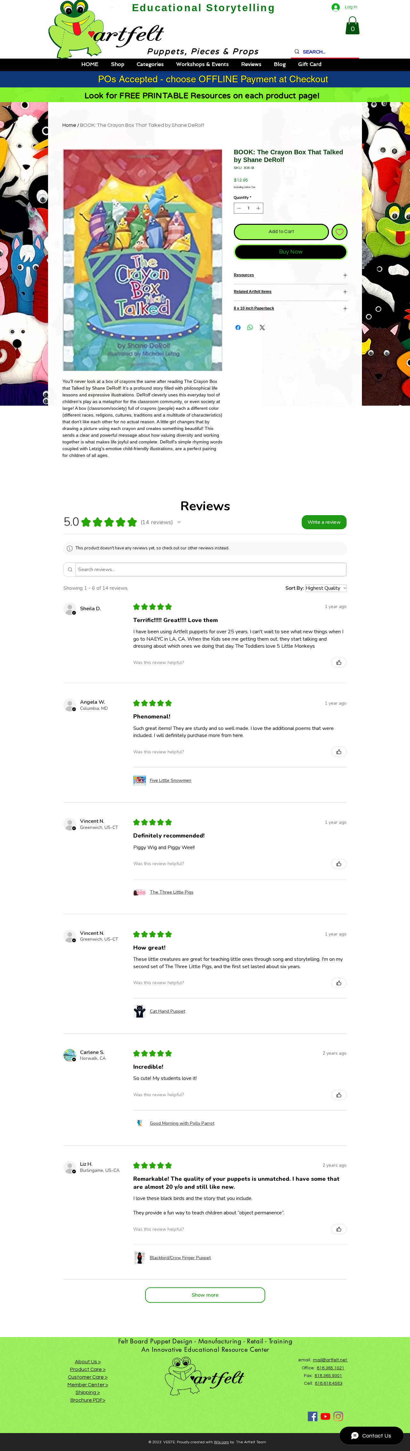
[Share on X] (262, 327)
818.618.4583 (328, 1383)
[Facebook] (312, 1416)
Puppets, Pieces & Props (197, 51)
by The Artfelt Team (247, 1442)
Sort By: (294, 588)
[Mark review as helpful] (339, 662)
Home (69, 125)
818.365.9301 (328, 1376)
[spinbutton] (248, 208)
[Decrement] (238, 208)
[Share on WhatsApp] (250, 327)
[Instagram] (338, 1416)
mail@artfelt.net (330, 1360)
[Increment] (258, 208)
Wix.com (221, 1442)
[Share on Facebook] (238, 327)
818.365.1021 (330, 1368)
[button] (352, 25)
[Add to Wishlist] (340, 232)
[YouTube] (325, 1416)
